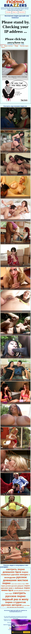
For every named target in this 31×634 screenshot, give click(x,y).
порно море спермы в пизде (18, 583)
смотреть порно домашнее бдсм (14, 570)
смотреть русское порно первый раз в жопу (15, 596)
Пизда (16, 46)
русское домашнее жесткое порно (15, 580)
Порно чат (15, 12)
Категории (8, 12)
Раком (3, 47)
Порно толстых (8, 46)
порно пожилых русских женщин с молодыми (15, 575)
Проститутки (22, 12)
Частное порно (24, 46)
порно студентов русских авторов (13, 603)
